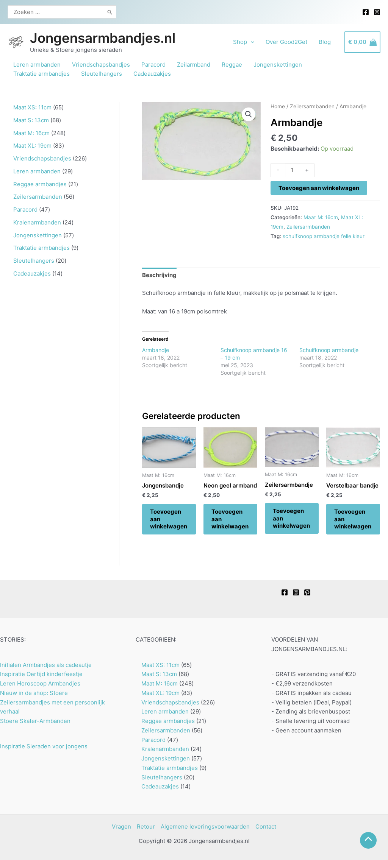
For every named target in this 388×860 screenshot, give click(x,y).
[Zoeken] (110, 12)
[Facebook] (365, 12)
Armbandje (155, 350)
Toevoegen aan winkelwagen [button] (168, 519)
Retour (146, 826)
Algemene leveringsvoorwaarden (205, 826)
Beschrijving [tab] (159, 275)
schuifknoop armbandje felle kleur (324, 236)
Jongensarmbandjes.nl (102, 38)
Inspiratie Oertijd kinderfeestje (41, 674)
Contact (265, 826)
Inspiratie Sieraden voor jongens (44, 746)
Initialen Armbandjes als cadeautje (46, 664)
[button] (248, 114)
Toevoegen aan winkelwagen (318, 188)
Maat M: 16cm (321, 217)
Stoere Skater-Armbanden (35, 720)
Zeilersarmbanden (312, 106)
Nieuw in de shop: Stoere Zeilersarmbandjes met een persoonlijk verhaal (52, 702)
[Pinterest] (307, 592)
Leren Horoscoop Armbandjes (40, 683)
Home (278, 106)
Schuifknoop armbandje (328, 350)
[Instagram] (377, 12)
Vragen (121, 826)
